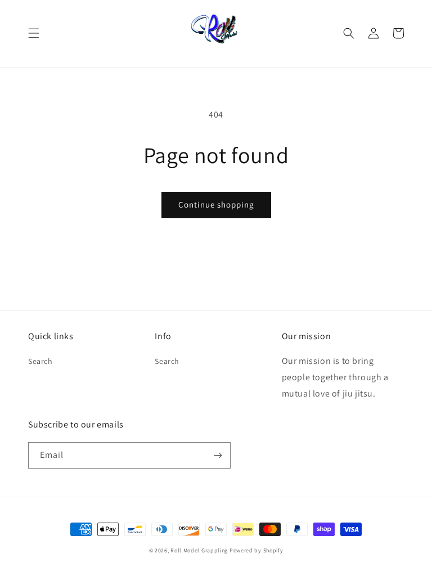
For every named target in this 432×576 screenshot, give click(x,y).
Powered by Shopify (257, 550)
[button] (33, 33)
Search (40, 361)
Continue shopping (216, 204)
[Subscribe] (217, 455)
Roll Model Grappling (199, 550)
